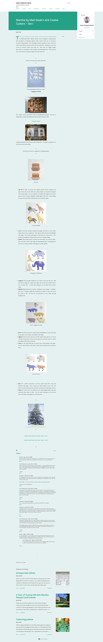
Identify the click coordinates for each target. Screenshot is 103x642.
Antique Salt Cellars (25, 573)
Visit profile (86, 27)
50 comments (22, 588)
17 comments (22, 612)
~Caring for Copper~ (36, 121)
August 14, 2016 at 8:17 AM (37, 540)
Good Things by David (23, 3)
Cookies (24, 8)
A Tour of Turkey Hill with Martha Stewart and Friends (32, 596)
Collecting (44, 8)
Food (30, 8)
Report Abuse (82, 37)
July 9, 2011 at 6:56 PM (29, 501)
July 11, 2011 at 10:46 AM (32, 518)
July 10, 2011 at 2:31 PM (29, 507)
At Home (50, 8)
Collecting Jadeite (24, 619)
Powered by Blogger (43, 638)
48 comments (22, 634)
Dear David (57, 8)
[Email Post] (16, 450)
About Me (18, 8)
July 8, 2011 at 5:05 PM (29, 475)
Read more (49, 588)
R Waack (20, 534)
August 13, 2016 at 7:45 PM (28, 534)
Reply (20, 461)
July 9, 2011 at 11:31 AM (32, 488)
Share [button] (63, 36)
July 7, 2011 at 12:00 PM (28, 457)
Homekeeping (36, 8)
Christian (21, 457)
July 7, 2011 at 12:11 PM (32, 464)
